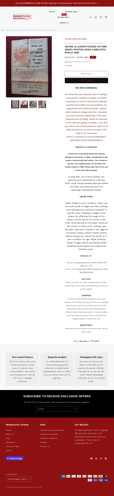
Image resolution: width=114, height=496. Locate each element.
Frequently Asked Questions (52, 430)
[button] (90, 17)
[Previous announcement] (6, 3)
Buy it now (86, 80)
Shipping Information (49, 434)
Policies (43, 442)
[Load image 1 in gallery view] (15, 104)
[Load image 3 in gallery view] (33, 104)
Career (9, 451)
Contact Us (45, 446)
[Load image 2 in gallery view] (24, 104)
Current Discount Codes (76, 39)
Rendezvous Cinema (19, 487)
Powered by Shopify (34, 487)
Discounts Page (12, 446)
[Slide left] (8, 104)
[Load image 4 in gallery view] (42, 104)
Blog (8, 438)
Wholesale (10, 442)
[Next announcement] (107, 3)
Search (9, 430)
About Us (10, 434)
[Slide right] (49, 104)
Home (2, 30)
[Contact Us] (100, 17)
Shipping (68, 62)
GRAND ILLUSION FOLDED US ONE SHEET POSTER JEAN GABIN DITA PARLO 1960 (31, 30)
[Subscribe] (75, 409)
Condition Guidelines (49, 438)
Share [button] (69, 66)
